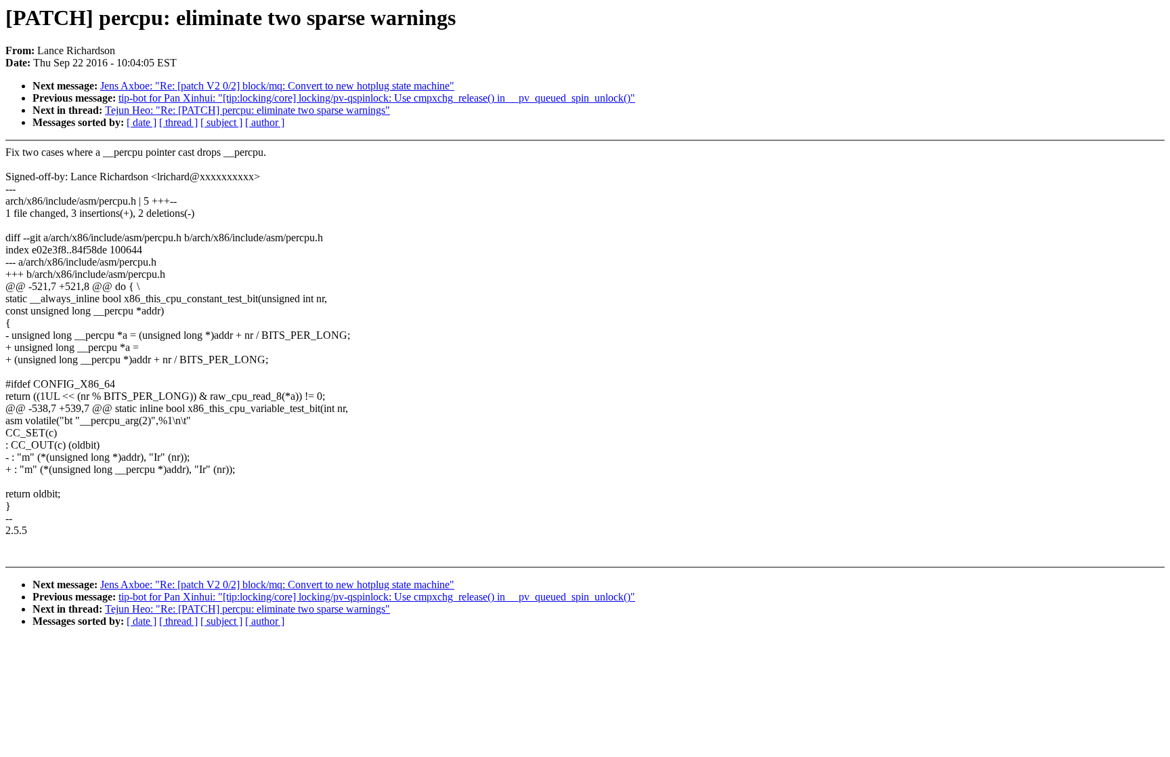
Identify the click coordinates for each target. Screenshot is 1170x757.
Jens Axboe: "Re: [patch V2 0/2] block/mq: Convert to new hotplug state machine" (277, 85)
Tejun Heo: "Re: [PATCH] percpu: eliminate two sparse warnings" (247, 110)
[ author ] (264, 122)
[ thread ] (178, 122)
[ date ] (141, 122)
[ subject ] (221, 122)
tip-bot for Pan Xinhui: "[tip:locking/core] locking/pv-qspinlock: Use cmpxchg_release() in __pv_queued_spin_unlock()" (376, 98)
